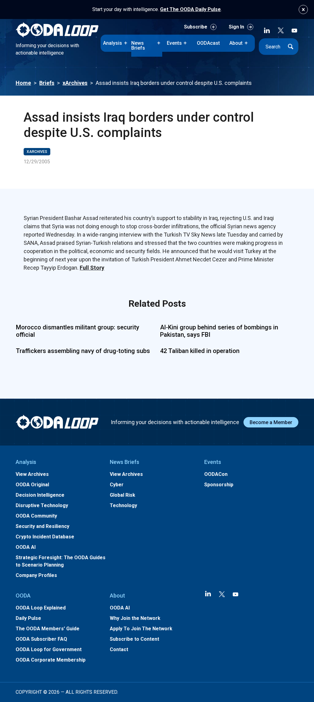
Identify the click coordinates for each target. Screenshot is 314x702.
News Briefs (138, 45)
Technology (123, 505)
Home (23, 83)
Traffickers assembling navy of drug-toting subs (83, 351)
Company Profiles (36, 575)
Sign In (236, 27)
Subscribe (195, 27)
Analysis (112, 43)
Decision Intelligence (40, 495)
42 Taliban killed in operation (199, 351)
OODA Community (36, 516)
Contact (119, 649)
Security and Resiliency (42, 526)
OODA (23, 595)
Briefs (46, 83)
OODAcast (208, 43)
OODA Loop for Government (49, 649)
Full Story (92, 267)
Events (174, 43)
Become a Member (271, 422)
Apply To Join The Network (141, 629)
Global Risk (122, 495)
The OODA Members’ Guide (47, 629)
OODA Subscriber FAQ (41, 639)
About (236, 43)
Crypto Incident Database (45, 537)
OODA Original (32, 485)
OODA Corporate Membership (51, 660)
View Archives (32, 474)
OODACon (216, 474)
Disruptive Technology (42, 505)
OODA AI (26, 547)
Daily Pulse (28, 618)
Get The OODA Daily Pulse (190, 9)
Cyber (117, 485)
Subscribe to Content (134, 639)
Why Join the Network (135, 618)
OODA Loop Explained (41, 608)
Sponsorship (218, 485)
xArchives (75, 83)
